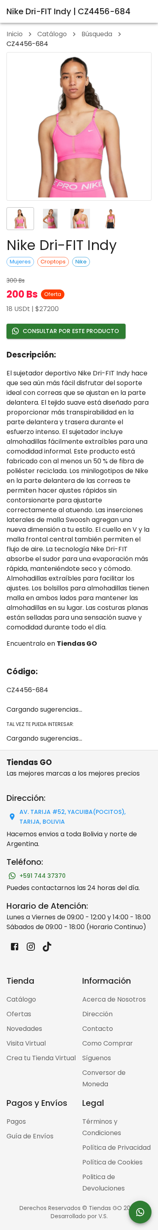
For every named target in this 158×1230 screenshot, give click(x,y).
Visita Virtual (26, 1043)
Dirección (97, 1014)
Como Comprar (107, 1043)
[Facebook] (14, 946)
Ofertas (18, 1014)
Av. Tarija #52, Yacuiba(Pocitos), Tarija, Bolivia (72, 817)
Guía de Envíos (29, 1136)
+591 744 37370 (42, 876)
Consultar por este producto (71, 331)
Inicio (14, 34)
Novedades (24, 1028)
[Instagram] (31, 946)
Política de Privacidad (116, 1147)
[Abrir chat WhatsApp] (140, 1212)
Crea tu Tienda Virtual (41, 1058)
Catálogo (52, 34)
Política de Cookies (112, 1162)
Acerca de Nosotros (114, 999)
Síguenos (96, 1058)
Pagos (16, 1121)
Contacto (97, 1028)
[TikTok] (47, 946)
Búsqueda (96, 34)
